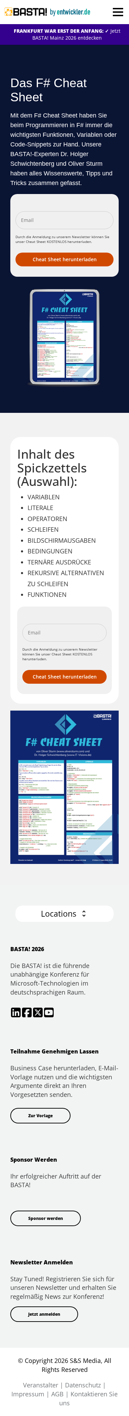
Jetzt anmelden (44, 1314)
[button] (64, 914)
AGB (57, 1394)
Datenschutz (83, 1385)
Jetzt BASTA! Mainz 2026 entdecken (67, 34)
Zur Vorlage (40, 1116)
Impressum (27, 1394)
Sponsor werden (45, 1218)
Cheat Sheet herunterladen (65, 259)
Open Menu (117, 12)
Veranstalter (40, 1385)
